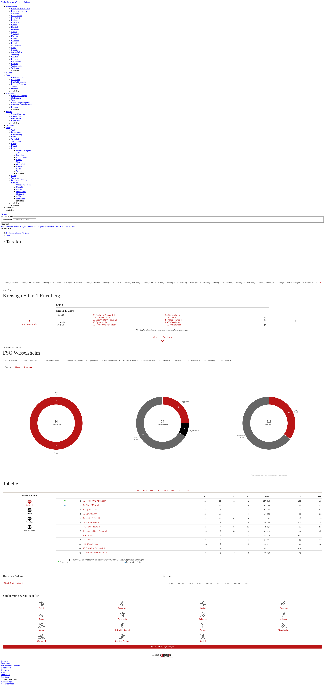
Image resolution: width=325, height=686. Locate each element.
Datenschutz (21, 192)
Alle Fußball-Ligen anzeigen (163, 647)
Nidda (13, 47)
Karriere (19, 166)
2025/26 (181, 584)
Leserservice (16, 118)
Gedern (14, 31)
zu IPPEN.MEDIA (60, 226)
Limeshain (15, 43)
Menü (3, 214)
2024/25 (190, 584)
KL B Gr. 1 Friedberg (13, 583)
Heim (17, 367)
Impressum (20, 189)
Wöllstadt (15, 68)
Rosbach (14, 64)
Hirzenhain (15, 36)
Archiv (33, 226)
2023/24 (199, 584)
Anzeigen (5, 677)
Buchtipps (20, 155)
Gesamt (8, 367)
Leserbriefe (15, 121)
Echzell (14, 25)
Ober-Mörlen (16, 52)
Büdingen (15, 20)
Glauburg (15, 34)
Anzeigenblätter (24, 226)
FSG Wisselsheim (173, 322)
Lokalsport (15, 80)
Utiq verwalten (7, 670)
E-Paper (39, 226)
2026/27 (171, 584)
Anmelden (14, 226)
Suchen (5, 224)
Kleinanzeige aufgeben (20, 102)
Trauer (13, 100)
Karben (14, 38)
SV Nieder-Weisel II (130, 361)
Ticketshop (72, 226)
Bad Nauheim (16, 15)
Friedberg (15, 29)
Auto (18, 153)
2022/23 (209, 584)
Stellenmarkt (16, 98)
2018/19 (246, 584)
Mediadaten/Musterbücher (21, 105)
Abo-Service (48, 226)
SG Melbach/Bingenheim (104, 325)
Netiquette (20, 194)
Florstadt (14, 27)
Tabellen (14, 86)
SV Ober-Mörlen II (173, 320)
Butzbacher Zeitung (19, 11)
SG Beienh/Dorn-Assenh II (105, 320)
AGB (18, 196)
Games (19, 160)
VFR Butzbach (226, 361)
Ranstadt (14, 57)
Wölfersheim (16, 66)
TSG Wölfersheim (173, 325)
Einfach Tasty (21, 157)
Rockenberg (16, 61)
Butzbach (15, 22)
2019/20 (237, 584)
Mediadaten (5, 675)
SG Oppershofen (100, 322)
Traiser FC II (170, 317)
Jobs (3, 226)
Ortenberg (15, 54)
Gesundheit (20, 164)
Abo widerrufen (7, 684)
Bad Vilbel (15, 18)
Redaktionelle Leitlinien (10, 665)
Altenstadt (15, 13)
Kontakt (19, 187)
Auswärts (28, 367)
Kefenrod (15, 41)
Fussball (14, 89)
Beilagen (14, 107)
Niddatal (14, 50)
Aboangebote (16, 116)
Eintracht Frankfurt (18, 84)
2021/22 (218, 584)
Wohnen (19, 171)
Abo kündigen (7, 681)
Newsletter (20, 198)
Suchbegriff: (8, 220)
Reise (18, 169)
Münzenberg (16, 45)
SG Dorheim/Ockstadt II (104, 315)
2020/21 (227, 584)
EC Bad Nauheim (18, 82)
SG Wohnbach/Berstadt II (110, 361)
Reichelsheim (16, 59)
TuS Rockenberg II (101, 317)
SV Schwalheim (172, 315)
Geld (18, 162)
